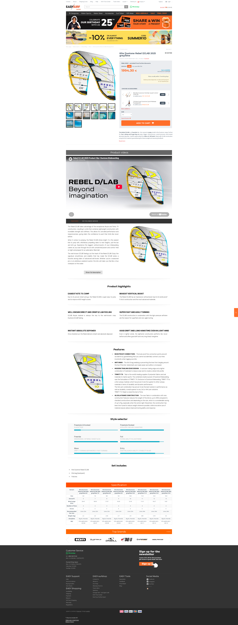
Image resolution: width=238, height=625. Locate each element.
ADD (162, 94)
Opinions (95, 590)
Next (116, 76)
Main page (68, 46)
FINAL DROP (162, 13)
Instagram (152, 581)
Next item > (169, 49)
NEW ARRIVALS (142, 13)
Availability (69, 591)
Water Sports (86, 13)
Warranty (68, 602)
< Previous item (123, 49)
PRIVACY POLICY (70, 622)
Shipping (68, 593)
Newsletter (122, 579)
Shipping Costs (83, 1)
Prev (68, 76)
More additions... (126, 109)
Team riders (116, 1)
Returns (68, 598)
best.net (79, 611)
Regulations (69, 605)
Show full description (93, 272)
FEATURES (74, 221)
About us (95, 581)
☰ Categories (74, 13)
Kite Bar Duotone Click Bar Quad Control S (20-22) (145, 93)
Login (169, 1)
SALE (153, 13)
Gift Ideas (129, 13)
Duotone (146, 58)
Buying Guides (70, 583)
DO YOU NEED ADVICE (90, 221)
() (169, 7)
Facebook (151, 579)
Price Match (122, 583)
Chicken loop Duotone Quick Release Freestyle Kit (144, 102)
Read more (122, 141)
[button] (236, 312)
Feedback (122, 581)
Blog (91, 1)
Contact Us (96, 579)
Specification (125, 118)
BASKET (162, 7)
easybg (88, 611)
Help (97, 1)
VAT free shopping (71, 600)
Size (122, 112)
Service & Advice (70, 581)
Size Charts (69, 586)
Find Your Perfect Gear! (99, 597)
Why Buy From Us (98, 586)
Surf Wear (120, 13)
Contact (68, 1)
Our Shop (95, 583)
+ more (168, 531)
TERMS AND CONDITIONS (72, 620)
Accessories (109, 13)
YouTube (151, 584)
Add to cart (143, 123)
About (74, 1)
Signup (161, 1)
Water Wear (98, 13)
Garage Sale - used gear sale (101, 592)
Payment (68, 596)
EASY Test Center (106, 1)
